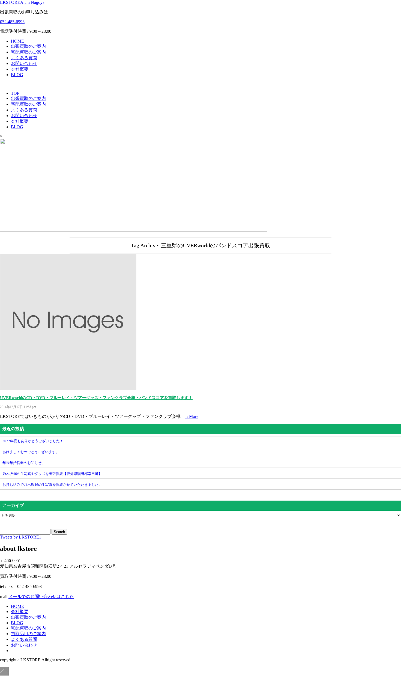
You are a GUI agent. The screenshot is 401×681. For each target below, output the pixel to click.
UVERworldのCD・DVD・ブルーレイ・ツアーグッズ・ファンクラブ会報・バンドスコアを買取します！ (96, 397)
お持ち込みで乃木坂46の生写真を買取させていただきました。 (52, 485)
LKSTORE (22, 2)
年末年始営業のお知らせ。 (23, 463)
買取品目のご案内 (28, 633)
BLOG (17, 74)
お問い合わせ (24, 63)
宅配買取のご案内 (28, 52)
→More (191, 416)
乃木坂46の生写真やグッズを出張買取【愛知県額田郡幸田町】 (52, 474)
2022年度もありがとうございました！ (32, 441)
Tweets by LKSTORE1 (20, 537)
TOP (15, 93)
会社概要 (19, 69)
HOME (17, 41)
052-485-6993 (12, 21)
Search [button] (59, 532)
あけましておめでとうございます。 (30, 452)
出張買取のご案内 (28, 46)
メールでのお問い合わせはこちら (41, 596)
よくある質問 (24, 57)
